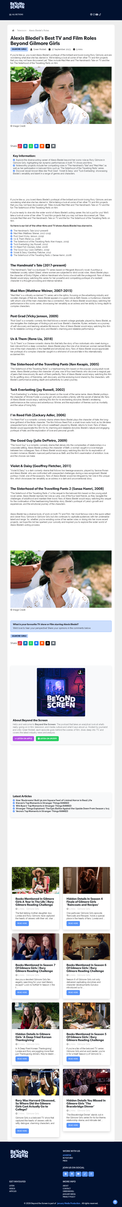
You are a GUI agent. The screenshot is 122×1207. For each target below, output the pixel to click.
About (65, 1186)
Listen (11, 1186)
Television (21, 30)
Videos (12, 1189)
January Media (69, 1194)
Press (65, 1161)
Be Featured (68, 1158)
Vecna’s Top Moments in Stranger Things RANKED (42, 811)
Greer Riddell (68, 1191)
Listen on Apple (24, 739)
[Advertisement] (61, 135)
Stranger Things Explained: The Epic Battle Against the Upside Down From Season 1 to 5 (62, 808)
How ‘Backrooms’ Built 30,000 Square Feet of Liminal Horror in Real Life (54, 800)
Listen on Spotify (48, 739)
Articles (12, 1191)
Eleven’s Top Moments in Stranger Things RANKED (42, 803)
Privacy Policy (69, 1197)
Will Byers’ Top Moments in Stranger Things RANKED (43, 806)
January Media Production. (69, 1203)
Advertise (67, 1155)
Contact (67, 1189)
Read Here (22, 923)
